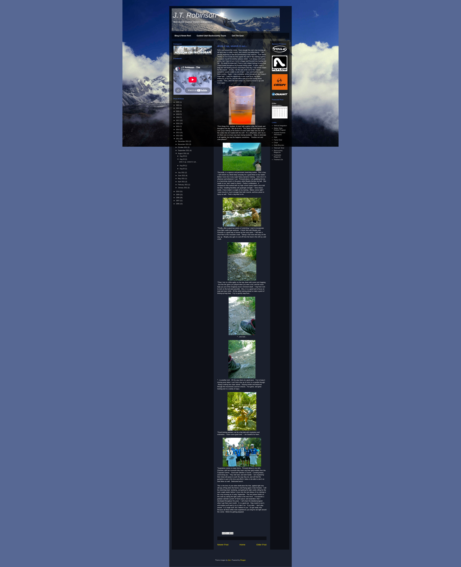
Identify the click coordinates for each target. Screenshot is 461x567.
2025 (178, 102)
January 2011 (183, 188)
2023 (178, 105)
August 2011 (182, 153)
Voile (275, 137)
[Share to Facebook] (230, 533)
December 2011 (183, 141)
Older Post (261, 544)
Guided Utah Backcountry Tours (211, 36)
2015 (178, 126)
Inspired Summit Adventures (279, 134)
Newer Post (222, 544)
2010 (178, 191)
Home (242, 544)
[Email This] (223, 533)
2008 (178, 198)
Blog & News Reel (183, 36)
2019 (178, 114)
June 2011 (181, 175)
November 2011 (183, 144)
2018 (178, 117)
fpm (229, 560)
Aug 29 (182, 156)
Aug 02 (182, 169)
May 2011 (181, 178)
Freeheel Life (278, 159)
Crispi (276, 142)
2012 (178, 135)
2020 (178, 111)
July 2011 (181, 172)
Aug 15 (182, 159)
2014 (178, 129)
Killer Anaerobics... (277, 104)
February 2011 (183, 185)
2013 (178, 132)
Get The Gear (238, 36)
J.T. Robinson (194, 15)
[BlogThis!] (225, 533)
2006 (178, 204)
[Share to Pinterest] (232, 533)
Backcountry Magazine (278, 151)
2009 (178, 195)
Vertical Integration (280, 126)
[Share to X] (227, 533)
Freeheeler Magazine (277, 156)
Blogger (243, 560)
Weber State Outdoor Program (280, 129)
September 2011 (184, 150)
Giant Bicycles (279, 145)
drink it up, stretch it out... (232, 46)
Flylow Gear (278, 140)
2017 (178, 120)
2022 (178, 108)
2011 (178, 139)
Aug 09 (182, 165)
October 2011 (183, 147)
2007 (178, 201)
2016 (178, 123)
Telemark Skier (279, 148)
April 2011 (181, 182)
